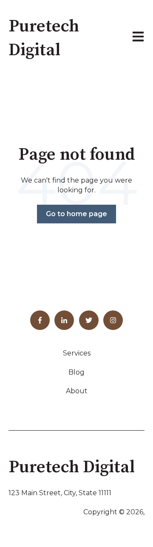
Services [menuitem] (77, 353)
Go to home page (76, 214)
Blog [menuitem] (76, 372)
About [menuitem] (77, 391)
